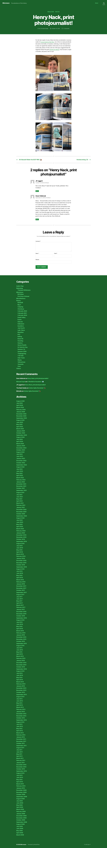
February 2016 (20, 633)
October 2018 (20, 565)
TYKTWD (20, 356)
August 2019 (20, 543)
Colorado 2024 (22, 315)
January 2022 (20, 482)
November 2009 (21, 792)
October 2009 (20, 794)
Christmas (21, 309)
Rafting (20, 336)
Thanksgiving (22, 353)
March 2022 (20, 477)
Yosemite (20, 364)
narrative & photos (54, 49)
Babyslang (19, 288)
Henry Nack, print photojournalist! (37, 378)
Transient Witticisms (24, 290)
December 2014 (21, 662)
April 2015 (19, 654)
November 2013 (21, 690)
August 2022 (20, 467)
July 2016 (19, 622)
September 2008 (21, 822)
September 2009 (21, 796)
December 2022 (21, 460)
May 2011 (19, 754)
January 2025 (20, 431)
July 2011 (19, 750)
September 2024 (21, 435)
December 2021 (21, 484)
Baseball (20, 302)
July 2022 (19, 469)
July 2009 (19, 801)
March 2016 (20, 631)
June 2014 (19, 675)
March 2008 (20, 835)
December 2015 (21, 637)
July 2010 (19, 775)
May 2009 (19, 805)
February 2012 (20, 735)
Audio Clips (20, 286)
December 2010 (21, 764)
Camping (20, 307)
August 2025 (20, 420)
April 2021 (19, 501)
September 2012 (21, 720)
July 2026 (19, 403)
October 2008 (20, 820)
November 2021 (21, 486)
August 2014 (20, 671)
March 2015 (20, 656)
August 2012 (20, 722)
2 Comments (66, 28)
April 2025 (19, 426)
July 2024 (19, 439)
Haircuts (20, 321)
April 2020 (19, 526)
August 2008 (20, 824)
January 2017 (20, 609)
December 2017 (21, 586)
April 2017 (19, 603)
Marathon (21, 332)
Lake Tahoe (21, 330)
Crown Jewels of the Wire (47, 42)
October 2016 (20, 616)
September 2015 (21, 643)
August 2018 (20, 569)
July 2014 (19, 673)
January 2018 (20, 584)
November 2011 (21, 741)
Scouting (20, 341)
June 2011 (19, 752)
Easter (20, 319)
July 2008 (19, 826)
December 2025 (21, 414)
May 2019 (19, 550)
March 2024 (20, 443)
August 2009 (20, 798)
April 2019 (19, 552)
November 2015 (21, 639)
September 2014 (21, 669)
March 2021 (20, 503)
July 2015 (19, 648)
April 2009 (19, 807)
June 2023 (19, 456)
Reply (37, 191)
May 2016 (19, 626)
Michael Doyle (20, 381)
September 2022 (21, 465)
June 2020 (19, 522)
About (96, 3)
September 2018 (21, 567)
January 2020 (20, 533)
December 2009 (21, 790)
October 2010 (20, 769)
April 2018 (19, 577)
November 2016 (21, 614)
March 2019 (20, 554)
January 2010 (20, 788)
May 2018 (19, 575)
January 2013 (20, 711)
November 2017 (21, 588)
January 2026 (20, 411)
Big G (19, 304)
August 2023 (20, 452)
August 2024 (20, 437)
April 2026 (19, 405)
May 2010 (19, 779)
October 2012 (20, 718)
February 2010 (20, 786)
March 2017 (20, 605)
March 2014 (20, 682)
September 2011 (21, 745)
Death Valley (21, 317)
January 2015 (20, 660)
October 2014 (20, 667)
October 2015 (20, 641)
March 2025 (20, 428)
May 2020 (19, 524)
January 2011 (20, 762)
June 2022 (19, 471)
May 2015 (19, 652)
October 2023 (20, 450)
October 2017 (20, 590)
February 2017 (20, 607)
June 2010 (19, 777)
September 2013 (21, 694)
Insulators (50, 11)
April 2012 (19, 730)
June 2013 (19, 701)
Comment (38, 241)
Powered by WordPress (34, 844)
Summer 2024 (22, 351)
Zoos (19, 366)
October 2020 (20, 514)
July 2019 (19, 545)
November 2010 (21, 767)
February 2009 (21, 811)
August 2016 (20, 620)
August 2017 (20, 594)
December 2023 (21, 448)
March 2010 (20, 784)
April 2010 (19, 781)
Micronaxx (6, 3)
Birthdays (21, 294)
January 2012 (20, 737)
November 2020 (21, 511)
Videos (18, 368)
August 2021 (20, 492)
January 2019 (20, 558)
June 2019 (19, 548)
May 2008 (19, 830)
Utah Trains (21, 358)
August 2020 (20, 518)
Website (37, 259)
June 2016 (19, 624)
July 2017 (19, 597)
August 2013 (20, 696)
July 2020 (19, 520)
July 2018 (19, 571)
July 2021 (19, 494)
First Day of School (23, 296)
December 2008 (21, 816)
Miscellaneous (20, 298)
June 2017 (19, 599)
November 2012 (21, 716)
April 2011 (19, 756)
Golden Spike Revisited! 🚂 (37, 388)
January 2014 (20, 686)
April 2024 (19, 441)
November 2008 (21, 818)
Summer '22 (21, 349)
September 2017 (21, 592)
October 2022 (20, 463)
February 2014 (20, 684)
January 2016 (20, 635)
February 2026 (21, 409)
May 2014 (19, 677)
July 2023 (19, 454)
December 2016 (21, 611)
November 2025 (21, 416)
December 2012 (21, 713)
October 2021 (20, 488)
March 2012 (20, 733)
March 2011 (19, 758)
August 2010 (20, 773)
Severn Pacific (22, 345)
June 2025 (19, 422)
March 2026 (20, 407)
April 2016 (19, 628)
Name (37, 253)
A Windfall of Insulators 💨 (35, 381)
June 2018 (19, 573)
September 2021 (21, 490)
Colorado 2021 (22, 313)
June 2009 (19, 803)
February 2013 (20, 709)
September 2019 (21, 541)
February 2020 (21, 531)
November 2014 (21, 665)
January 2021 (20, 507)
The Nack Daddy (44, 28)
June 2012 (19, 726)
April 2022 (19, 475)
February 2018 (20, 582)
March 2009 (20, 809)
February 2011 (20, 760)
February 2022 (20, 480)
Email (55, 253)
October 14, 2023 (56, 28)
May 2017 (19, 601)
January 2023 (20, 458)
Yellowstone (21, 362)
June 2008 (19, 828)
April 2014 (19, 679)
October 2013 (20, 692)
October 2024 (20, 433)
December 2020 (21, 509)
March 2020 (20, 528)
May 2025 (19, 424)
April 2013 (19, 705)
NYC (19, 334)
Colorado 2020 (22, 311)
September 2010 (21, 771)
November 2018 (21, 562)
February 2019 (20, 556)
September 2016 (21, 618)
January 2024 (20, 445)
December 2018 (21, 560)
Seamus (20, 343)
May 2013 (19, 703)
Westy (20, 360)
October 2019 (20, 539)
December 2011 (21, 739)
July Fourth (21, 328)
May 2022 (19, 473)
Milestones (19, 292)
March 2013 (20, 707)
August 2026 (20, 401)
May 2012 (19, 728)
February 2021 (20, 505)
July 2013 (19, 699)
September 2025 (21, 418)
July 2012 (19, 724)
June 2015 (19, 650)
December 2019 (21, 535)
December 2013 (21, 688)
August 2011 (20, 747)
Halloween (21, 324)
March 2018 (20, 579)
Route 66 (20, 338)
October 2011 (20, 743)
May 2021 (19, 499)
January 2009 (20, 813)
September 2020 (21, 516)
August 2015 (20, 645)
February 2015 (20, 658)
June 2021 (19, 497)
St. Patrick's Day (22, 347)
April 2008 (19, 833)
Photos (57, 11)
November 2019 (21, 537)
